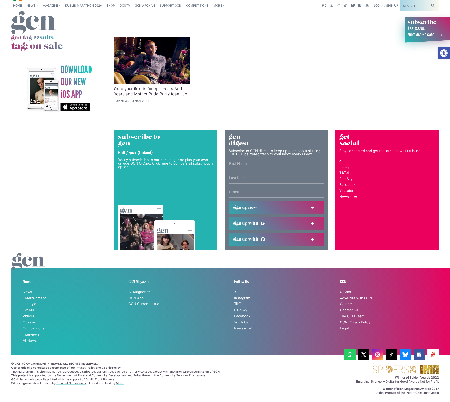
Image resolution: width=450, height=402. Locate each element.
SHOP (111, 5)
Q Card (345, 292)
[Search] (433, 5)
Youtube (346, 191)
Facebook (347, 185)
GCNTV (125, 5)
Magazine (50, 5)
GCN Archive (145, 5)
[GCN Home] (33, 23)
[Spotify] (59, 89)
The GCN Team (352, 316)
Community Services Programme (182, 375)
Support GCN (170, 5)
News (31, 5)
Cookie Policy (111, 367)
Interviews (31, 334)
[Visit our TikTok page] (345, 5)
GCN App (136, 298)
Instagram (347, 167)
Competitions (197, 5)
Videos (28, 316)
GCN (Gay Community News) (38, 363)
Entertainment (34, 298)
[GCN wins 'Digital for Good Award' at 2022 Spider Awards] (394, 370)
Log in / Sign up (386, 5)
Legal (344, 328)
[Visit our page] (350, 354)
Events (28, 310)
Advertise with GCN (356, 298)
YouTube (241, 322)
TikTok (344, 173)
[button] (444, 53)
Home (17, 5)
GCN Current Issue (143, 304)
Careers (346, 304)
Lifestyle (29, 304)
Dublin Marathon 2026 (83, 5)
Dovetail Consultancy (71, 383)
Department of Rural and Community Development (92, 375)
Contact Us (349, 310)
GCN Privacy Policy (355, 322)
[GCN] (28, 266)
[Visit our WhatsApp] (324, 5)
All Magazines (139, 292)
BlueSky (345, 179)
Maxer (120, 383)
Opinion (29, 322)
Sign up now (245, 207)
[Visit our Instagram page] (338, 5)
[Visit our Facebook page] (360, 5)
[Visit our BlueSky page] (352, 5)
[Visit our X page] (331, 5)
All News (30, 340)
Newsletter (348, 197)
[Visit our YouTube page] (367, 5)
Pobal (137, 375)
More (218, 5)
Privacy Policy (85, 367)
